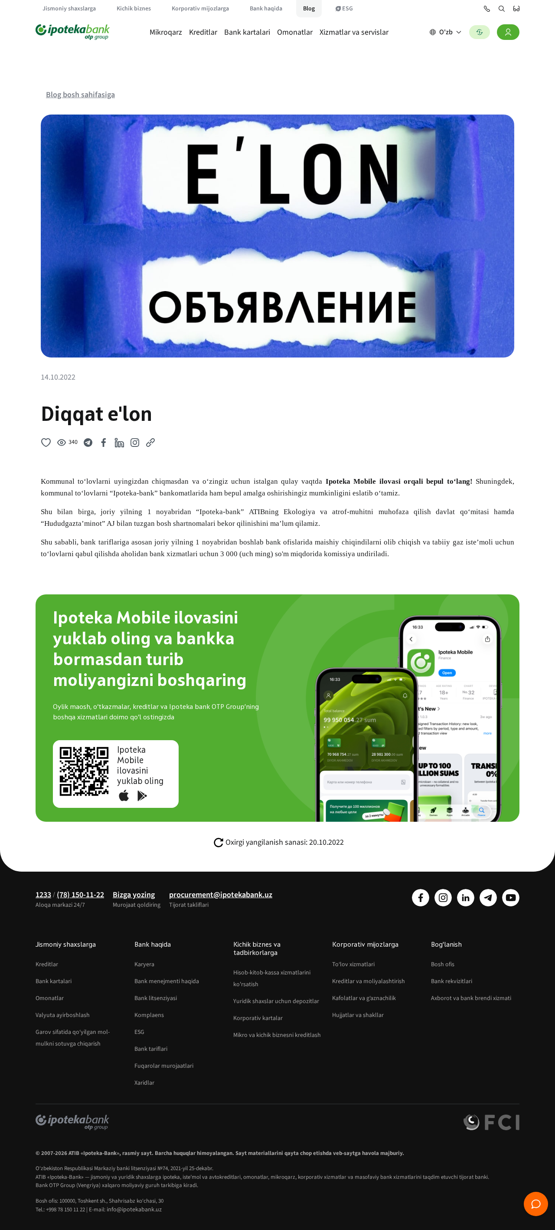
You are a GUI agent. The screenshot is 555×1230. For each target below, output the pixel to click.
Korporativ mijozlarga (200, 8)
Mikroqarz (166, 32)
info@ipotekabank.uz (134, 1209)
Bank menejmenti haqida (166, 981)
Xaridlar (144, 1083)
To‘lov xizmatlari (353, 964)
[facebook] (420, 897)
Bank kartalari (247, 32)
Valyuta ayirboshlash (63, 1015)
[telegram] (488, 897)
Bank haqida (266, 8)
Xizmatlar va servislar (354, 32)
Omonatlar (295, 32)
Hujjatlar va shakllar (358, 1015)
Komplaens (149, 1015)
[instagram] (443, 897)
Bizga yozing (134, 894)
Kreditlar (203, 32)
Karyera (144, 964)
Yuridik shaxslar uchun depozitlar (276, 1001)
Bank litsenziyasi (155, 998)
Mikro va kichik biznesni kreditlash (277, 1035)
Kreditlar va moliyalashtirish (368, 981)
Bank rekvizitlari (451, 981)
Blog (309, 8)
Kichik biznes (134, 8)
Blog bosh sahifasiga (80, 94)
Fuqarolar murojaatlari (163, 1066)
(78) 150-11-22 (80, 894)
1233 (43, 894)
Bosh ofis (442, 964)
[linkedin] (465, 897)
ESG (347, 8)
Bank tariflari (150, 1049)
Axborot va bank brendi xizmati (471, 998)
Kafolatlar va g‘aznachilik (364, 998)
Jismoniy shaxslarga (69, 8)
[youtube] (510, 897)
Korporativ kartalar (258, 1018)
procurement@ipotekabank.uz (220, 894)
